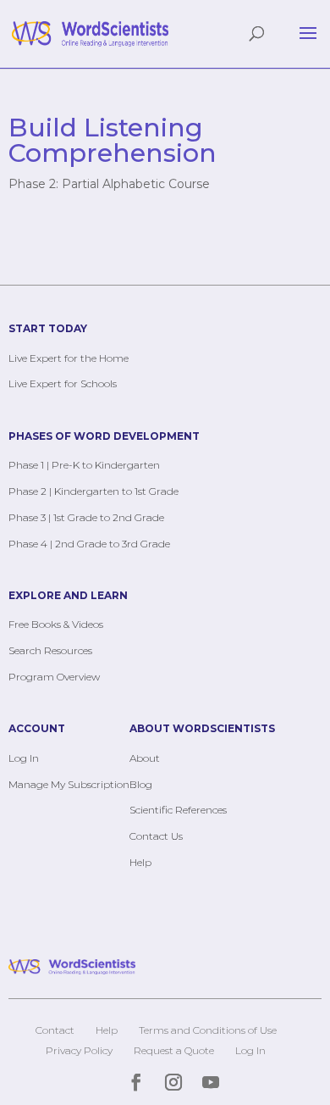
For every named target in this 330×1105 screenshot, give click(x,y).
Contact (55, 1030)
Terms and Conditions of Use (208, 1030)
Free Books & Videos (55, 624)
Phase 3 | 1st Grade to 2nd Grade (86, 517)
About (144, 758)
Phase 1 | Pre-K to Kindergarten (84, 464)
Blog (140, 784)
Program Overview (54, 676)
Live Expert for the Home (68, 358)
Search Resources (50, 650)
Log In (23, 758)
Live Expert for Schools (62, 383)
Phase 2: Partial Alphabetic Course (109, 184)
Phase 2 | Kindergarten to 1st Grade (93, 491)
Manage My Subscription (68, 784)
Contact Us (156, 836)
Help (140, 862)
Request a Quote (174, 1050)
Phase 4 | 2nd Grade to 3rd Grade (89, 543)
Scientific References (178, 809)
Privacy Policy (79, 1050)
